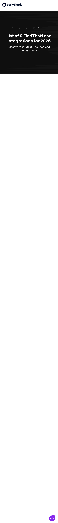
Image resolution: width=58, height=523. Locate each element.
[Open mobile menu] (54, 5)
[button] (52, 518)
